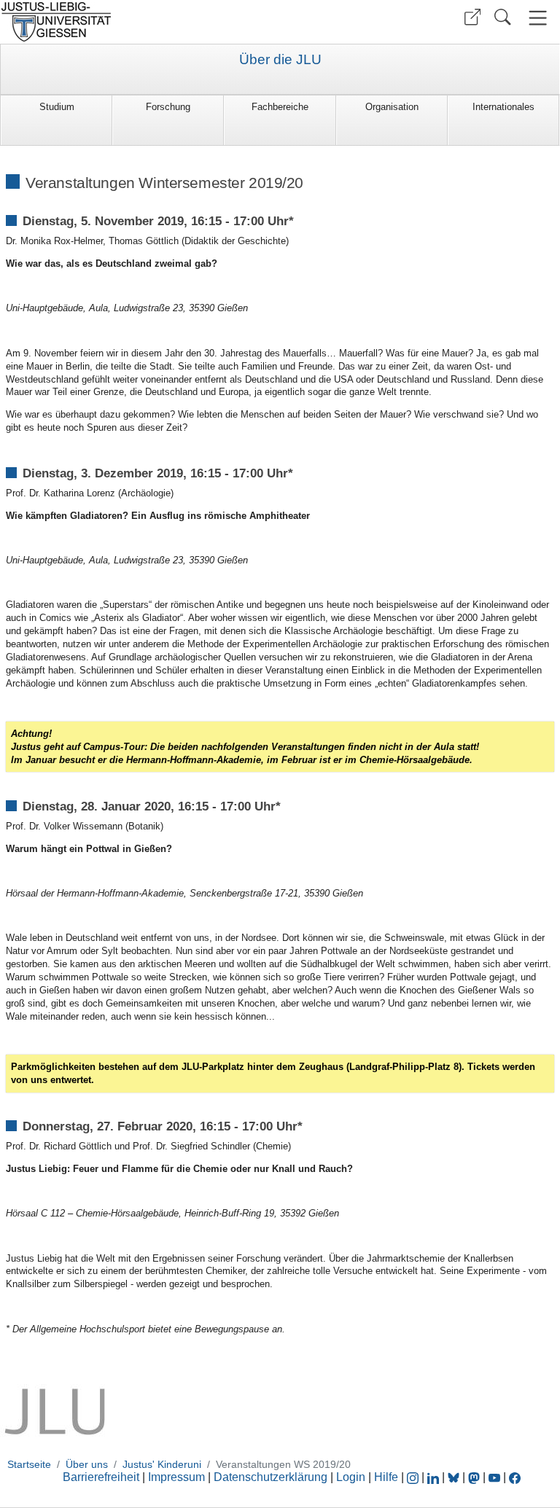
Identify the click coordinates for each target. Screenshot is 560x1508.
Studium (56, 106)
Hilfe (386, 1477)
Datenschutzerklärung (270, 1477)
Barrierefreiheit (101, 1477)
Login (352, 1477)
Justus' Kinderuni (161, 1464)
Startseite (29, 1464)
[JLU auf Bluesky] (455, 1477)
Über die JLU (280, 59)
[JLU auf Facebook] (515, 1477)
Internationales (503, 106)
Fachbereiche (280, 106)
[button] (472, 17)
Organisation (392, 106)
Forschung (168, 106)
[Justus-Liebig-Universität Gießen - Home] (138, 22)
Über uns (87, 1464)
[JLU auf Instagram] (414, 1477)
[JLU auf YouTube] (494, 1477)
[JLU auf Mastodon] (475, 1477)
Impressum (176, 1477)
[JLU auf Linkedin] (434, 1477)
